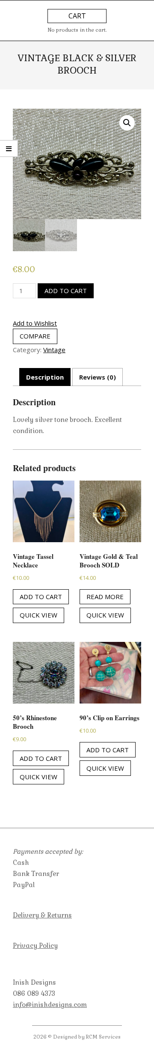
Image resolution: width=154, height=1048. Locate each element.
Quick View (38, 615)
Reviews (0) (97, 377)
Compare (35, 336)
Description (45, 377)
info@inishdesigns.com (50, 1004)
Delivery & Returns (42, 915)
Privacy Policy (35, 945)
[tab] (45, 377)
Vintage (54, 349)
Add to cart (65, 290)
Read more (105, 596)
